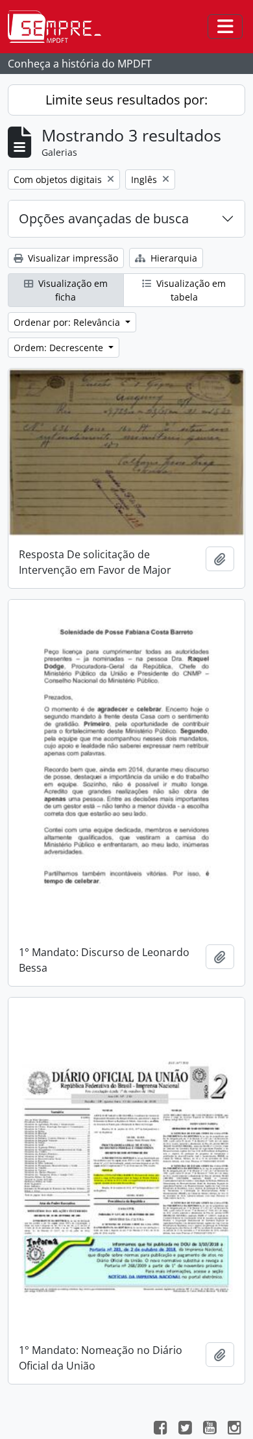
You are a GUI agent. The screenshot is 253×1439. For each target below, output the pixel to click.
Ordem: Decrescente (60, 347)
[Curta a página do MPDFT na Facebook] (160, 1429)
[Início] (60, 26)
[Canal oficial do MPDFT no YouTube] (210, 1429)
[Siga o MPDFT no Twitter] (185, 1429)
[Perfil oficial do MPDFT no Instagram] (234, 1429)
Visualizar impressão (71, 258)
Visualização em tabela (190, 290)
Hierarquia (172, 258)
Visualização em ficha (72, 290)
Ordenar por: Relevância (68, 322)
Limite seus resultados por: (126, 99)
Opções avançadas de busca (104, 218)
